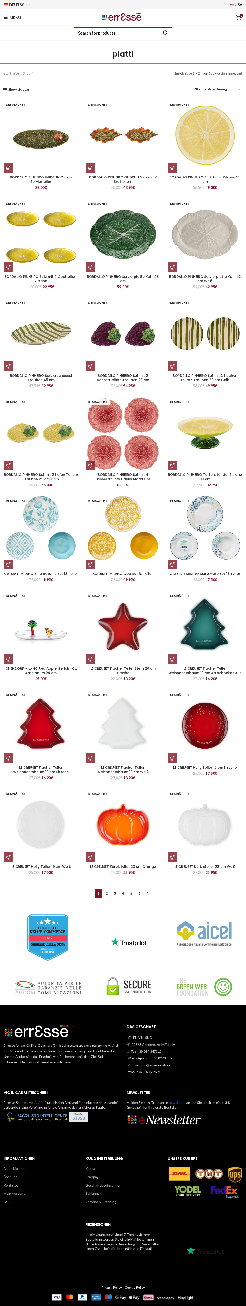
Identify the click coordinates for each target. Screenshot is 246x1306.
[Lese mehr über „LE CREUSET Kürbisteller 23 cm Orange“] (90, 857)
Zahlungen (94, 1193)
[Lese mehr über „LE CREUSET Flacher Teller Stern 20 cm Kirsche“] (90, 659)
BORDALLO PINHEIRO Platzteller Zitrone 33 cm (204, 179)
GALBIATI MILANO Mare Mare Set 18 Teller (205, 573)
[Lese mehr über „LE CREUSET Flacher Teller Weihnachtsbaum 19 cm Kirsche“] (8, 758)
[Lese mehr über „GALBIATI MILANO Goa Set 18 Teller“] (90, 564)
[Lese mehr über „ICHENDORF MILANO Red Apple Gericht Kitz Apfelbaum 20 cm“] (8, 659)
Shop (27, 73)
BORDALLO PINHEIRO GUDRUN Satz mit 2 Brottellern (123, 179)
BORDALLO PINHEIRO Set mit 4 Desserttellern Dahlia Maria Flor (122, 476)
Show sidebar (19, 89)
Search (165, 32)
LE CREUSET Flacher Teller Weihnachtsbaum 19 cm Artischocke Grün (205, 670)
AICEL (39, 1102)
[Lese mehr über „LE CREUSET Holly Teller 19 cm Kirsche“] (172, 758)
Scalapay (92, 1177)
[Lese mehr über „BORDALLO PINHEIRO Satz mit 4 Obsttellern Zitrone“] (8, 267)
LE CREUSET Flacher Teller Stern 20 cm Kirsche (123, 670)
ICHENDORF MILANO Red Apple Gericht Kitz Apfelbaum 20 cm (41, 670)
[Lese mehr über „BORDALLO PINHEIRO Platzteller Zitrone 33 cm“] (172, 168)
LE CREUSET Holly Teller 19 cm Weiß (41, 866)
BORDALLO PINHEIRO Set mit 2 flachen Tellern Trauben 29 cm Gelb (205, 377)
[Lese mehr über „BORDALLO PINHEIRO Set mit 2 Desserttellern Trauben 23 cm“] (90, 366)
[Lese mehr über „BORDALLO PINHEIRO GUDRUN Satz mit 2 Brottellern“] (90, 168)
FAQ (7, 1202)
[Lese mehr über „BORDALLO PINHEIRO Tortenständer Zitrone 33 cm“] (172, 465)
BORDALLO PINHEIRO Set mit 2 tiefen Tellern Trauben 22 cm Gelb (41, 476)
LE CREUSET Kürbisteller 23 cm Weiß (204, 866)
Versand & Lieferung (101, 1202)
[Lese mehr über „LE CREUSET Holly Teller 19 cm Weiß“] (8, 857)
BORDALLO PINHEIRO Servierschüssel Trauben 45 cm (41, 377)
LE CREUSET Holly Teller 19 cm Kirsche (205, 767)
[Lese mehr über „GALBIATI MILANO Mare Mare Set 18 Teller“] (172, 564)
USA (238, 4)
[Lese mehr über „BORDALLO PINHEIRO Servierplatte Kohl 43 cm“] (90, 267)
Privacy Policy (111, 1287)
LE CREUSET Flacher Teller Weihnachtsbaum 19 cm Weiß (123, 769)
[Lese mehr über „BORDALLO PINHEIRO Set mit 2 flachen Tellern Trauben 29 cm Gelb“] (172, 366)
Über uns (10, 1177)
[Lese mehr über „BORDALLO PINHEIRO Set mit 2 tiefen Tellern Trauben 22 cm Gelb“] (8, 465)
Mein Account (14, 1193)
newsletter (177, 1102)
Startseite (11, 73)
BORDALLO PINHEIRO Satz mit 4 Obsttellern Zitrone (41, 278)
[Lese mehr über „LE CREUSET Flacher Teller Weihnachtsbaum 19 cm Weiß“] (90, 758)
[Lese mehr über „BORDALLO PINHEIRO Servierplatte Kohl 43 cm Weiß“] (172, 267)
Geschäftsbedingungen (103, 1185)
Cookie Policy (135, 1287)
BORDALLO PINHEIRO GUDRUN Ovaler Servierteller (41, 179)
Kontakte (11, 1185)
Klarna (90, 1168)
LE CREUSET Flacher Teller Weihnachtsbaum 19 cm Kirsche (41, 769)
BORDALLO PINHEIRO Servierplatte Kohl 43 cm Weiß (205, 278)
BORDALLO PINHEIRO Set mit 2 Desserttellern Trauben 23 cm (123, 377)
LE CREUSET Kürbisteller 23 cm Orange (123, 866)
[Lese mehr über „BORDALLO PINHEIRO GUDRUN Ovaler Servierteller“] (8, 168)
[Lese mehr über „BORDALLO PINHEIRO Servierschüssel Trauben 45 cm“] (8, 366)
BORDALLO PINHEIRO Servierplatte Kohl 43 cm (123, 278)
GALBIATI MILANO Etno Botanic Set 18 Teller (41, 573)
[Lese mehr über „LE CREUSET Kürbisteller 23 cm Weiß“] (172, 857)
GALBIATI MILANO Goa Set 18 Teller (123, 573)
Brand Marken (14, 1168)
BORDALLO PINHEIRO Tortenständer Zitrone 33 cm (205, 476)
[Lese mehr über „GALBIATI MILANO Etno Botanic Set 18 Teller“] (8, 564)
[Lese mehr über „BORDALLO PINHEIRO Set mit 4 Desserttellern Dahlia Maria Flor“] (90, 465)
